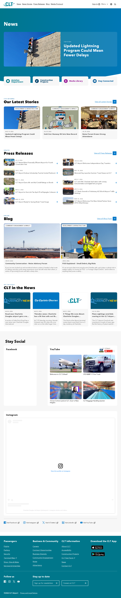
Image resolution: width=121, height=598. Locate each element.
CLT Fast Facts (69, 558)
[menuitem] (18, 4)
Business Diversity (40, 554)
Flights (6, 546)
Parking (7, 550)
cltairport (45, 510)
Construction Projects (70, 554)
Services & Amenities (12, 566)
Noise (35, 562)
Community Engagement (43, 558)
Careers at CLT (72, 584)
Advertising (37, 565)
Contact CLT (67, 566)
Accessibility (66, 550)
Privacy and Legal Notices (28, 593)
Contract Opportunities (42, 550)
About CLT (66, 546)
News (64, 562)
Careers (36, 546)
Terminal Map (10, 558)
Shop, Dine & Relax (11, 562)
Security (7, 554)
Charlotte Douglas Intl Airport (31, 510)
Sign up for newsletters (43, 584)
